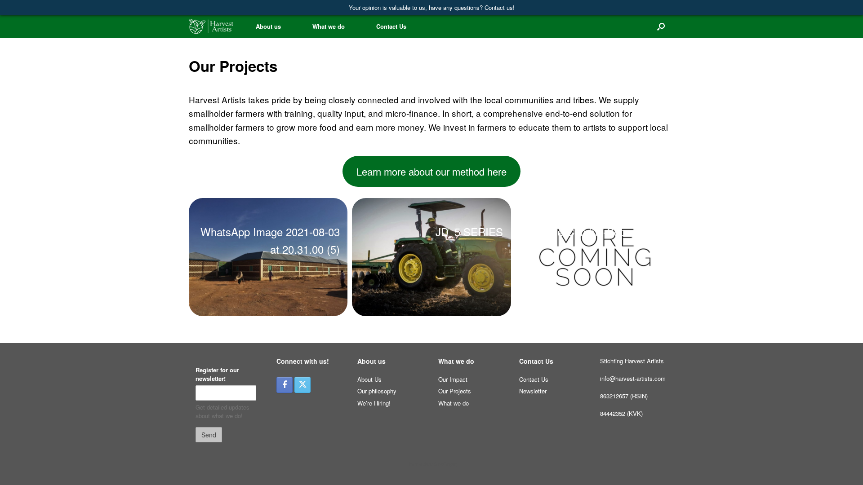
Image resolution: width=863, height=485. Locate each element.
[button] (661, 26)
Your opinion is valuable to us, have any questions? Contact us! (432, 7)
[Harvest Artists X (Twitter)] (302, 385)
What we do (328, 26)
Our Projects (454, 391)
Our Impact (452, 379)
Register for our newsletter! (217, 374)
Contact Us (391, 26)
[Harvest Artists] (211, 26)
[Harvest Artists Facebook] (284, 385)
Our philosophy (376, 391)
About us (268, 26)
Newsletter (533, 391)
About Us (369, 379)
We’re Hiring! (374, 403)
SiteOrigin (445, 463)
